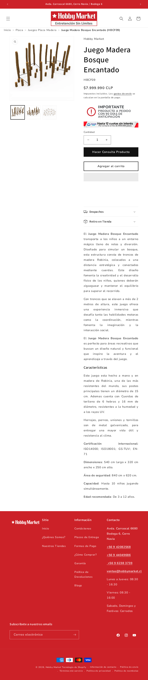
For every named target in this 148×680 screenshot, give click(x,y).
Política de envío (129, 667)
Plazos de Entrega (86, 537)
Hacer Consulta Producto (111, 152)
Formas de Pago (85, 546)
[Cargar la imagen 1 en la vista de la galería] (18, 112)
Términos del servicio (71, 670)
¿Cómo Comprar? (85, 555)
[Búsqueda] (121, 18)
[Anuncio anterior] (7, 4)
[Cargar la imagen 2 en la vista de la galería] (34, 112)
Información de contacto (103, 667)
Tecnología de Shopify (74, 667)
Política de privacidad (99, 670)
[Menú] (8, 18)
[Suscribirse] (74, 634)
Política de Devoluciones (83, 574)
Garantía (80, 563)
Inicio (45, 528)
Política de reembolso (126, 670)
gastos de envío (123, 93)
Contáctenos (82, 528)
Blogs (78, 585)
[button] (111, 177)
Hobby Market (53, 667)
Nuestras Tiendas (54, 546)
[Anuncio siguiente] (140, 4)
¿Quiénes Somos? (53, 537)
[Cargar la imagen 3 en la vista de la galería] (50, 112)
